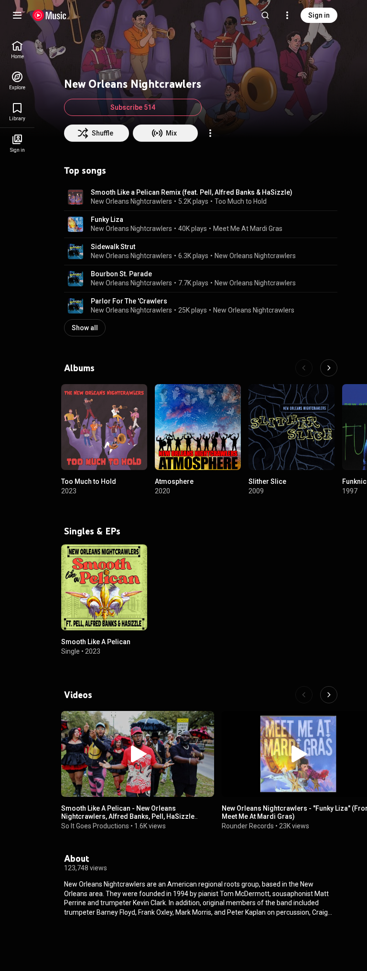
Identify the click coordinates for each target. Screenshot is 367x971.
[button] (75, 197)
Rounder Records (248, 826)
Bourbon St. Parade (121, 274)
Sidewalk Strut (113, 247)
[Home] (49, 15)
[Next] (328, 368)
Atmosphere (174, 481)
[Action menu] (210, 133)
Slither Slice (267, 481)
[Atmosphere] (198, 427)
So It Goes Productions (95, 826)
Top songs (85, 170)
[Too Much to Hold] (104, 427)
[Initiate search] (265, 15)
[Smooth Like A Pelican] (104, 587)
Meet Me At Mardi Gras (247, 228)
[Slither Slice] (291, 427)
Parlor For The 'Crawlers (129, 301)
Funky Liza (107, 219)
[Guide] (17, 15)
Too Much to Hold (241, 201)
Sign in (319, 15)
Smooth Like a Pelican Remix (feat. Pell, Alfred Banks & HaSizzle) (191, 192)
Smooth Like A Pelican (95, 642)
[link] (17, 49)
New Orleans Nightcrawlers (131, 201)
